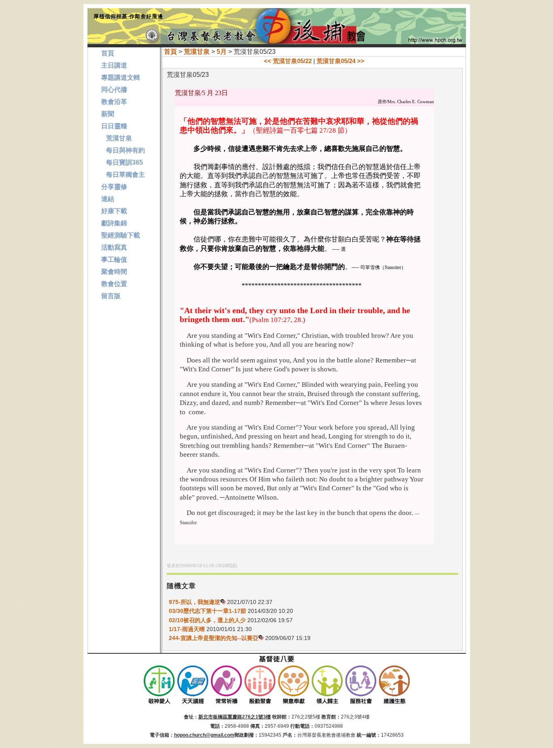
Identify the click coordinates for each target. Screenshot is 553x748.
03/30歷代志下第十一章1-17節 (207, 611)
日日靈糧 (114, 126)
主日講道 (114, 65)
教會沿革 (114, 101)
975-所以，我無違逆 (194, 602)
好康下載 (114, 211)
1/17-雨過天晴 (187, 629)
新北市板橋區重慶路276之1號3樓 (234, 717)
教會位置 (114, 283)
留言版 (111, 295)
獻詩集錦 (114, 223)
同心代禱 (114, 89)
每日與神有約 (123, 150)
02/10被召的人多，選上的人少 (207, 620)
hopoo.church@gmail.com (204, 735)
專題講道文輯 (120, 77)
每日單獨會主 (123, 174)
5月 (222, 51)
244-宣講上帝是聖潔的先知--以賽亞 (213, 638)
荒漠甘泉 (197, 51)
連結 (107, 198)
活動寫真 (114, 247)
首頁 (170, 51)
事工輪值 (114, 259)
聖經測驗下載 (120, 235)
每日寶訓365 (122, 162)
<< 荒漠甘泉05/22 (288, 60)
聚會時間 (114, 271)
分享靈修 (114, 186)
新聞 (107, 113)
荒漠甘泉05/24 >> (340, 60)
